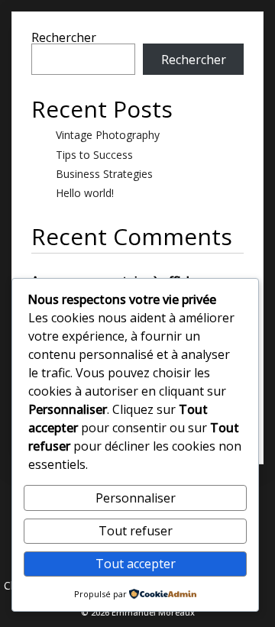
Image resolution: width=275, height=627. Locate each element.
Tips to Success (94, 154)
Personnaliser (135, 498)
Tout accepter (135, 563)
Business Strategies (104, 173)
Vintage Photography (108, 135)
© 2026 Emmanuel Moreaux (138, 612)
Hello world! (85, 193)
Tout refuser (136, 530)
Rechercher (63, 37)
